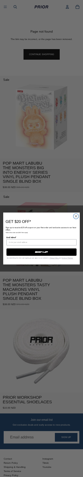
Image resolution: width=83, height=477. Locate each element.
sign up (41, 252)
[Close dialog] (76, 216)
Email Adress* (11, 237)
